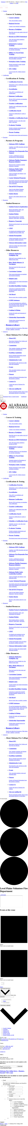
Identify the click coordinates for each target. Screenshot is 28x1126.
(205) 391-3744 (7, 1047)
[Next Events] (3, 984)
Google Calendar (7, 1028)
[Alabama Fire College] (4, 7)
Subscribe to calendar (5, 1005)
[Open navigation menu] (1, 398)
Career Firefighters (18, 1101)
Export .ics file (6, 1033)
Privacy (2, 1123)
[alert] (14, 930)
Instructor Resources (18, 1109)
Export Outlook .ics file (8, 1035)
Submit (2, 1122)
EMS (17, 3)
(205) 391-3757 (6, 1049)
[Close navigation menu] (0, 411)
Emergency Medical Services (20, 1105)
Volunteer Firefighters (19, 1103)
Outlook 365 (6, 1031)
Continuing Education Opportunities (18, 1107)
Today (1, 987)
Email (1, 1066)
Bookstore (5, 396)
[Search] (1, 396)
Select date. (13, 995)
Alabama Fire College (12, 1071)
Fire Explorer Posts (18, 1113)
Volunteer (3, 1)
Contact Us (2, 1051)
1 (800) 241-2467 (9, 1046)
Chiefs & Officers (18, 1115)
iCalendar (5, 1029)
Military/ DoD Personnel (19, 1110)
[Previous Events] (3, 982)
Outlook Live (6, 1032)
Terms (6, 1123)
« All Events (3, 894)
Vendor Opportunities (19, 1116)
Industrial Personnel (18, 1112)
